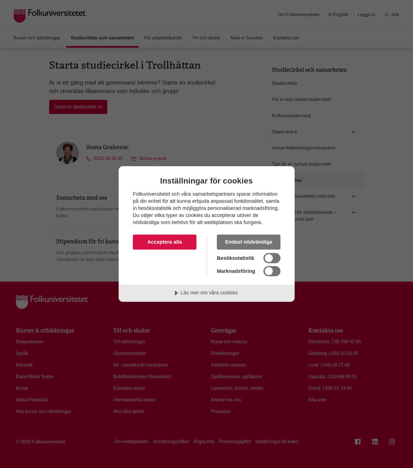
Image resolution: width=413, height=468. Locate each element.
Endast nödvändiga (248, 242)
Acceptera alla (164, 242)
